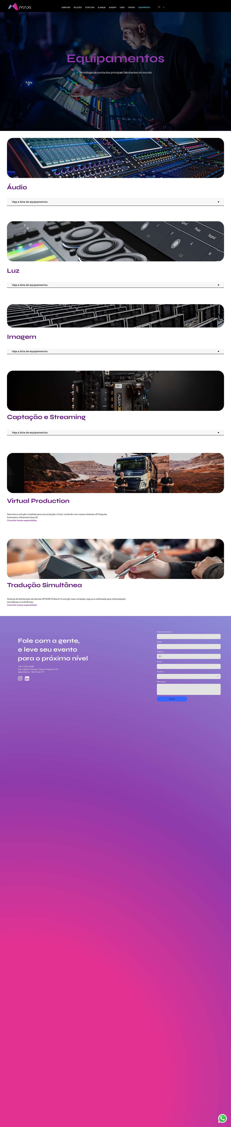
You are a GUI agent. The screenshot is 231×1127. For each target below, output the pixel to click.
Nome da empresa (164, 632)
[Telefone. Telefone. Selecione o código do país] (160, 656)
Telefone (160, 652)
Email (159, 662)
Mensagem (162, 682)
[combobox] (189, 676)
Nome (159, 642)
